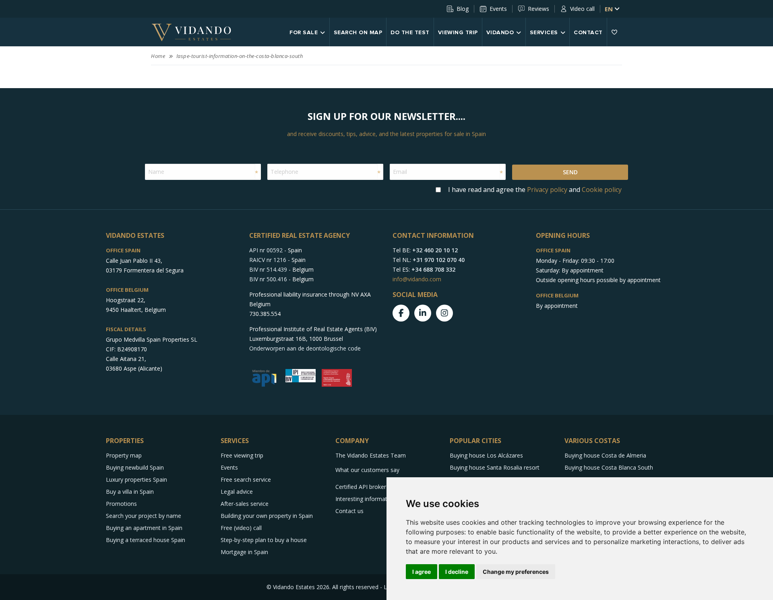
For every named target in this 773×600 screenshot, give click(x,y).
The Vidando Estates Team (370, 455)
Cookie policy (602, 189)
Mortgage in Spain (244, 552)
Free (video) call (241, 528)
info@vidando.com (417, 279)
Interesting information (365, 499)
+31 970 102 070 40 (439, 260)
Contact (588, 32)
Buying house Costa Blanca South (608, 467)
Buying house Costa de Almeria (605, 455)
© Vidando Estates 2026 (298, 587)
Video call (582, 8)
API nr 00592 (266, 250)
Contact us (349, 511)
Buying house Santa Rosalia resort (494, 467)
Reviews (538, 8)
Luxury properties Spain (136, 479)
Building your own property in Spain (267, 516)
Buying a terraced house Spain (145, 540)
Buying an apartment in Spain (144, 528)
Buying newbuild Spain (135, 467)
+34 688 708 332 (433, 269)
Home (158, 56)
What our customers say (367, 470)
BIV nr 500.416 (268, 279)
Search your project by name (143, 516)
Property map (124, 455)
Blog (463, 8)
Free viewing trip (242, 455)
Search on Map (358, 32)
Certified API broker (360, 487)
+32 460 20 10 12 (435, 250)
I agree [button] (421, 571)
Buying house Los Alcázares (486, 455)
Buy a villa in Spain (130, 491)
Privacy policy (547, 189)
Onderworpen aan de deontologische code (305, 348)
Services (544, 32)
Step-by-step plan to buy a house (264, 540)
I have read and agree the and (535, 189)
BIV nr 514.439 (268, 269)
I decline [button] (456, 571)
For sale (303, 32)
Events (498, 8)
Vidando (500, 32)
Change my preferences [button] (516, 571)
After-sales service (245, 503)
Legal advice (237, 491)
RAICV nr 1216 (267, 260)
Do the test (410, 32)
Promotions (121, 503)
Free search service (246, 479)
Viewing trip (458, 32)
